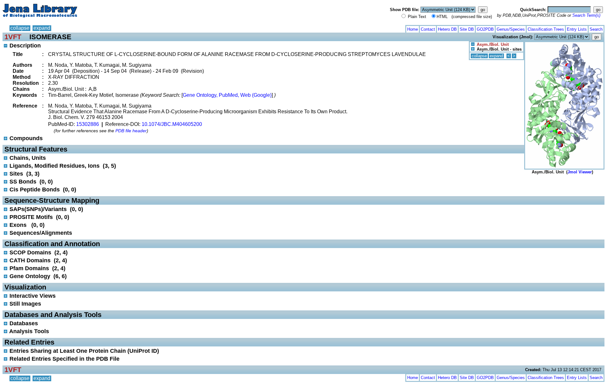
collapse (19, 28)
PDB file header (131, 130)
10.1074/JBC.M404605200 (172, 124)
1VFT (12, 37)
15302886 (87, 124)
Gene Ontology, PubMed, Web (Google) (227, 95)
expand (42, 28)
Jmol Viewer (579, 172)
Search (596, 29)
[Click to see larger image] (564, 43)
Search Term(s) (586, 15)
